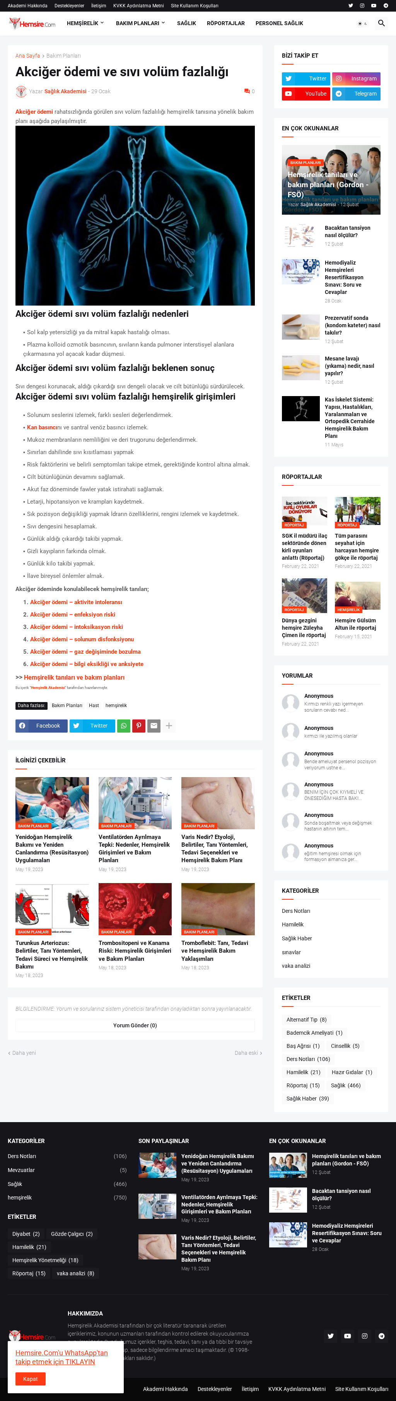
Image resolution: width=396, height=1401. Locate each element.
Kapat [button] (30, 1379)
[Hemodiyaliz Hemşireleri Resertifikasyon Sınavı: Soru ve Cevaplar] (301, 271)
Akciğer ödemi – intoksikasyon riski (76, 627)
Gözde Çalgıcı (72, 1234)
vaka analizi (296, 966)
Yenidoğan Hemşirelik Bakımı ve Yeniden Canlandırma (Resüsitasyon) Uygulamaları (52, 849)
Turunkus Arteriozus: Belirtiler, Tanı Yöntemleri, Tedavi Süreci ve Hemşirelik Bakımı (51, 955)
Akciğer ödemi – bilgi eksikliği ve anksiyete (86, 664)
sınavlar (291, 952)
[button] (362, 23)
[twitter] (350, 6)
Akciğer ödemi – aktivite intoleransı (76, 602)
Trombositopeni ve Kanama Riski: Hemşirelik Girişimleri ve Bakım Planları (135, 951)
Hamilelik (293, 924)
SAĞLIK (186, 23)
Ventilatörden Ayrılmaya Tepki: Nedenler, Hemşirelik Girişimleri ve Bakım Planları (134, 849)
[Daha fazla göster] (169, 726)
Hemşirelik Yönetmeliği (45, 1260)
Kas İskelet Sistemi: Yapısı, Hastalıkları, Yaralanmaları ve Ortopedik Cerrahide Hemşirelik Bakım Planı (350, 417)
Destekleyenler (69, 6)
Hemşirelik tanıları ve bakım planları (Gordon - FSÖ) (346, 1160)
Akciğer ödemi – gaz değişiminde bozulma (85, 651)
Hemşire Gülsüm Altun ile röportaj (355, 624)
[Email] (153, 726)
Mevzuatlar (67, 1170)
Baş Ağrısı (303, 1046)
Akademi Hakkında (28, 6)
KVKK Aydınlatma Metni (138, 6)
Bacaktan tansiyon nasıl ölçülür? (347, 231)
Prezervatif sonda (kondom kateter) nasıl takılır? (353, 325)
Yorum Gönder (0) (135, 1025)
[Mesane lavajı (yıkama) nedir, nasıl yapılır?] (301, 367)
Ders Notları (296, 911)
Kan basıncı (42, 427)
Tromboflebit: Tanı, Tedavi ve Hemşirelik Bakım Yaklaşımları (214, 951)
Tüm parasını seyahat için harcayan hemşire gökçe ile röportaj (357, 547)
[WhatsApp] (123, 726)
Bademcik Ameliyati (315, 1033)
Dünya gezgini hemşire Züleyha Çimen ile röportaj (304, 627)
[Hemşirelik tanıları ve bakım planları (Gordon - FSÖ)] (288, 1165)
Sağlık (346, 1085)
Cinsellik (345, 1046)
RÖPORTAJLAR (226, 23)
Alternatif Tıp (307, 1020)
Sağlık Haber (297, 938)
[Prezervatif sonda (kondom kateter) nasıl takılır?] (301, 327)
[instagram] (362, 6)
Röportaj (303, 1085)
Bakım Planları (63, 56)
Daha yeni (24, 1053)
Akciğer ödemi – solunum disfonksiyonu (82, 639)
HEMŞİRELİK (82, 23)
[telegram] (386, 6)
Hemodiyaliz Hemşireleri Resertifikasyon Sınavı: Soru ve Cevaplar (344, 277)
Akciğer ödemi (35, 111)
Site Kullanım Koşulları (194, 6)
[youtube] (374, 6)
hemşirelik (116, 705)
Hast (94, 705)
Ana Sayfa (27, 56)
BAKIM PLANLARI (137, 23)
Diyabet (26, 1234)
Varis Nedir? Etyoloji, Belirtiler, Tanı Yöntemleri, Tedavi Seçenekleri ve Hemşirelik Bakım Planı (214, 849)
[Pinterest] (138, 726)
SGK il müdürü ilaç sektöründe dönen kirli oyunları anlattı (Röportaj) (304, 547)
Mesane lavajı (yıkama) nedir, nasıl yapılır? (349, 365)
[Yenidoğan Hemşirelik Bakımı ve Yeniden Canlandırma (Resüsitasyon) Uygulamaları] (157, 1165)
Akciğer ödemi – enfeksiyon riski (72, 614)
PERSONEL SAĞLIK (279, 23)
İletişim (98, 6)
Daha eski (246, 1053)
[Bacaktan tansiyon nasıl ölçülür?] (301, 236)
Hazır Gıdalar (352, 1072)
